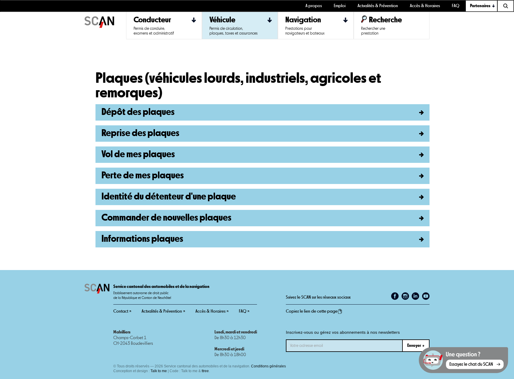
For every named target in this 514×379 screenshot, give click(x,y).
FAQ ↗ (244, 311)
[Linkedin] (415, 296)
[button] (481, 6)
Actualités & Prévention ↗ (163, 311)
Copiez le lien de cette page (312, 311)
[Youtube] (426, 296)
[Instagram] (405, 296)
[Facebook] (395, 296)
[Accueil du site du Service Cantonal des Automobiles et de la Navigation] (105, 25)
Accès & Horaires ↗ (211, 311)
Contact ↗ (122, 311)
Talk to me (159, 371)
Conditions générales (268, 366)
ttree (205, 371)
